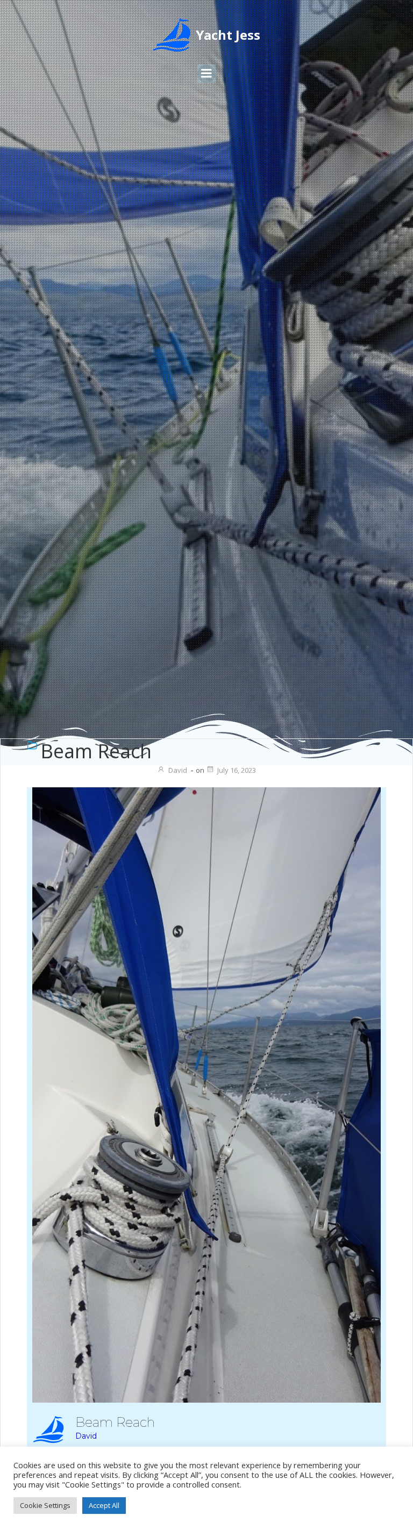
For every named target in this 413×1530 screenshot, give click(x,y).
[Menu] (206, 73)
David (177, 770)
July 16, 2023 (236, 770)
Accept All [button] (104, 1505)
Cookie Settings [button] (45, 1505)
